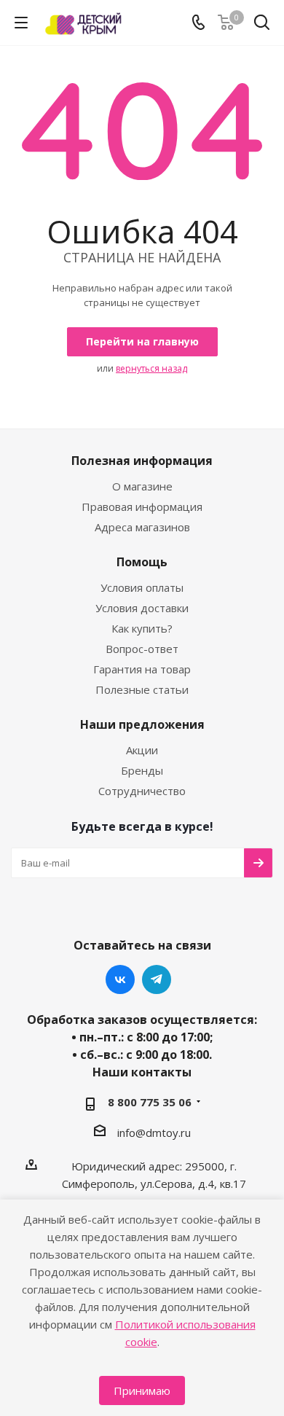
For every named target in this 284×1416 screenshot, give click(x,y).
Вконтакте (120, 979)
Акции (142, 750)
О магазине (142, 486)
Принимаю (142, 1390)
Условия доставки (142, 608)
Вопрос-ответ (142, 648)
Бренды (142, 770)
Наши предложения (142, 724)
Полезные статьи (142, 689)
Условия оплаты (142, 587)
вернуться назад (151, 368)
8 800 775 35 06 (150, 1102)
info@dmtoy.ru (154, 1132)
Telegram (156, 979)
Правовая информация (142, 506)
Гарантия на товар (142, 669)
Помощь (142, 562)
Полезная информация (142, 461)
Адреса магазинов (142, 527)
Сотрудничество (142, 790)
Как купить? (142, 628)
